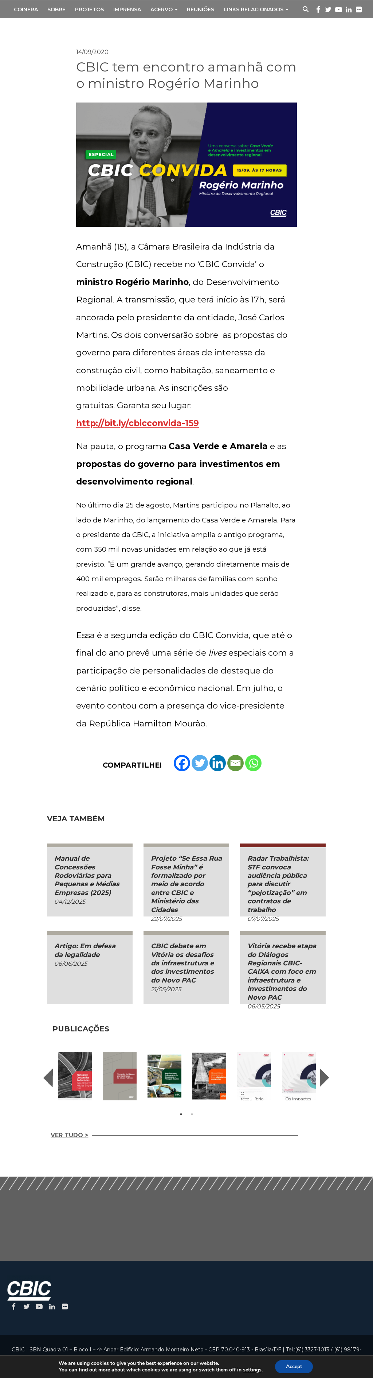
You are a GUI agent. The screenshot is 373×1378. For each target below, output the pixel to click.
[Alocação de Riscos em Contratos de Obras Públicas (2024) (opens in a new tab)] (120, 1076)
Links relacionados (253, 9)
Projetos (89, 9)
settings (252, 1370)
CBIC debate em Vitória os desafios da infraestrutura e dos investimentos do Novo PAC (182, 963)
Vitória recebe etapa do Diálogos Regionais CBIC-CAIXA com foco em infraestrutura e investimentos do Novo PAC (281, 971)
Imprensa (127, 9)
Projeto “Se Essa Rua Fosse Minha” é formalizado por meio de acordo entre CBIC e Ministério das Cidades (186, 884)
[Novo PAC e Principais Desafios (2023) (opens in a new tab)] (164, 1076)
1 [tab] (181, 1114)
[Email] (235, 763)
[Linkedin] (217, 763)
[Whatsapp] (253, 763)
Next (324, 1078)
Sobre (56, 9)
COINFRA (26, 9)
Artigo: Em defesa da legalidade (84, 950)
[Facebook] (182, 763)
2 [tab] (192, 1114)
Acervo (161, 9)
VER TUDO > (69, 1135)
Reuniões (200, 9)
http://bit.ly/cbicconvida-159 (137, 423)
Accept (294, 1366)
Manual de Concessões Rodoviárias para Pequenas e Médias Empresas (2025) (86, 875)
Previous (48, 1078)
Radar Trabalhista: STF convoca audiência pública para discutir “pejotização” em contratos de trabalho (278, 884)
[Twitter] (200, 763)
